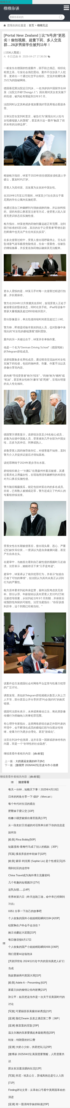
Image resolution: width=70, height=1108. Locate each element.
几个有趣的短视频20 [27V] (23, 882)
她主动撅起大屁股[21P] (22, 932)
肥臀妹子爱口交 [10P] (21, 810)
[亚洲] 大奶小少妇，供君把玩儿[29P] (30, 1046)
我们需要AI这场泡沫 (20, 953)
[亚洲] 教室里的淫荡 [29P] (23, 1025)
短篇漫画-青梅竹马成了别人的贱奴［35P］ (34, 846)
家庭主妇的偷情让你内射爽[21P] (27, 989)
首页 (31, 25)
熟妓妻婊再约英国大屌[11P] (24, 975)
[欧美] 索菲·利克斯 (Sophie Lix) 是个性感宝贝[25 (36, 860)
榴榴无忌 (42, 25)
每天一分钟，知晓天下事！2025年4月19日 (33, 789)
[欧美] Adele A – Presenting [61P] (27, 982)
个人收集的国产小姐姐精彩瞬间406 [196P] (33, 946)
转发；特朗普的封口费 (21, 1039)
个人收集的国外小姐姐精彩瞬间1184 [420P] (34, 918)
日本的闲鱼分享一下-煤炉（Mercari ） (31, 796)
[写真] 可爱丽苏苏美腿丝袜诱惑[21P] (30, 1011)
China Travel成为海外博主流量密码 (29, 875)
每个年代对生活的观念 (21, 803)
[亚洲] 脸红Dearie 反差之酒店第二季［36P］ (34, 1018)
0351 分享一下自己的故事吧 (25, 911)
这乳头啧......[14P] (18, 889)
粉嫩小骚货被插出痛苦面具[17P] (27, 818)
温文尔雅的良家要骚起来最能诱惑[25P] (31, 1032)
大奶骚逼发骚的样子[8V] (29, 761)
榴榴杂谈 (11, 8)
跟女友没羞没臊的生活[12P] (24, 1068)
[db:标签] (38, 753)
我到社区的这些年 (19, 868)
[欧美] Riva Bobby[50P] (22, 839)
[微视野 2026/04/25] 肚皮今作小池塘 (36, 765)
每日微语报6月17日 (19, 939)
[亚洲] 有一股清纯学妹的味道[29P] (28, 1104)
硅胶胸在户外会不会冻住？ (24, 925)
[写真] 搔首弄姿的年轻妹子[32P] (27, 853)
